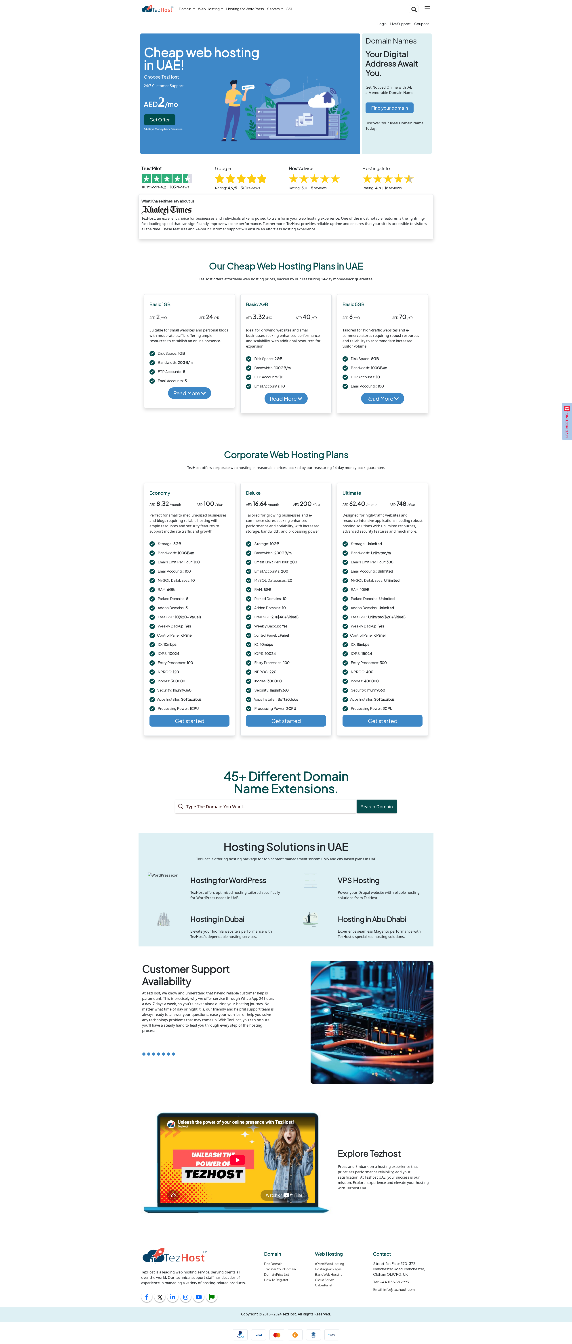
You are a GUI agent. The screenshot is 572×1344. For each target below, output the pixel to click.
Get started (189, 720)
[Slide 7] (173, 1054)
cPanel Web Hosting (329, 1264)
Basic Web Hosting (329, 1274)
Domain (185, 8)
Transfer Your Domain (280, 1269)
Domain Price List (276, 1274)
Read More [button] (187, 393)
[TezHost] (157, 9)
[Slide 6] (168, 1054)
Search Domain (377, 807)
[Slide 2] (148, 1054)
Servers (273, 8)
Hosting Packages (328, 1269)
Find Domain (273, 1264)
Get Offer (159, 119)
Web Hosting (209, 8)
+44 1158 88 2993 (394, 1281)
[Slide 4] (158, 1054)
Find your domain (389, 107)
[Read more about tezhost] (211, 1297)
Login (382, 23)
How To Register (276, 1280)
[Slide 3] (153, 1054)
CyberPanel (323, 1285)
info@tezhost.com (399, 1289)
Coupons (421, 23)
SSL (289, 8)
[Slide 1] (143, 1054)
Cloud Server (324, 1280)
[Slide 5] (163, 1054)
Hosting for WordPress (245, 8)
